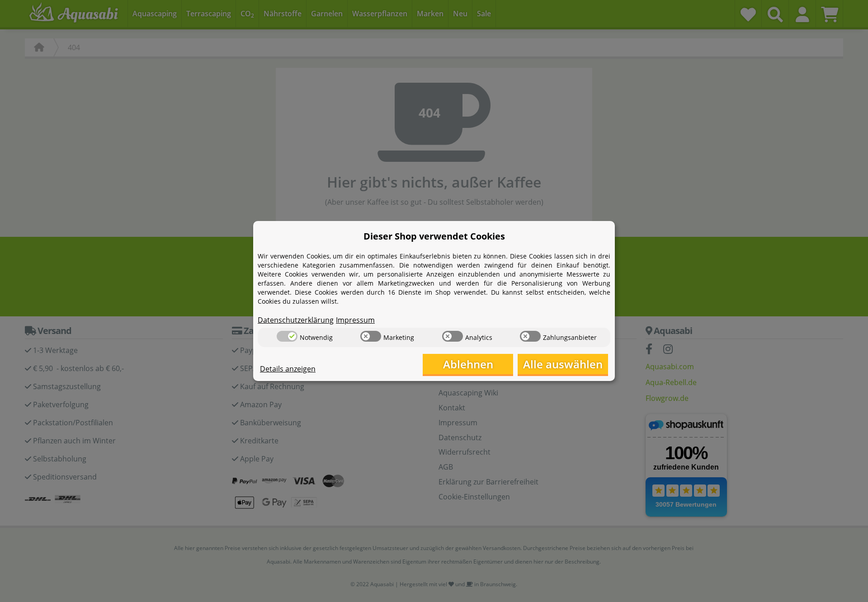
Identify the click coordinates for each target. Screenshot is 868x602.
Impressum (355, 320)
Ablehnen (468, 364)
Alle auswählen (563, 364)
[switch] (287, 336)
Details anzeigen (288, 369)
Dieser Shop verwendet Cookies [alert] (434, 236)
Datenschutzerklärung (296, 320)
